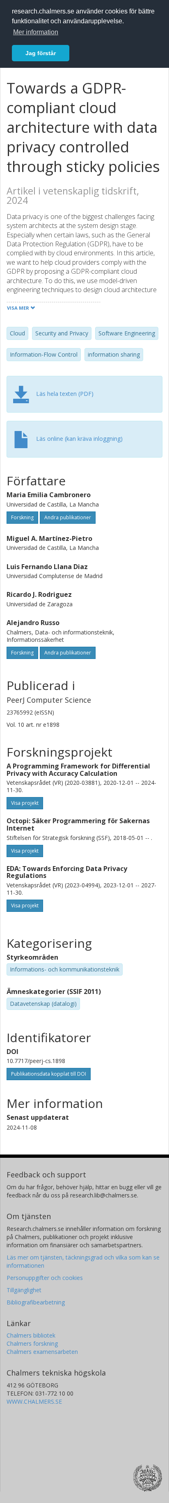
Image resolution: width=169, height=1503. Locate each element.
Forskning (22, 517)
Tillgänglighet (24, 1290)
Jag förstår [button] (40, 53)
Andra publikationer (67, 517)
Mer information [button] (35, 32)
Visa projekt (25, 803)
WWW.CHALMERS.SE (34, 1401)
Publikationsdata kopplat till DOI (48, 1073)
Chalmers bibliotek (31, 1335)
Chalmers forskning (32, 1343)
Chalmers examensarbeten (42, 1352)
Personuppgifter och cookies (45, 1278)
